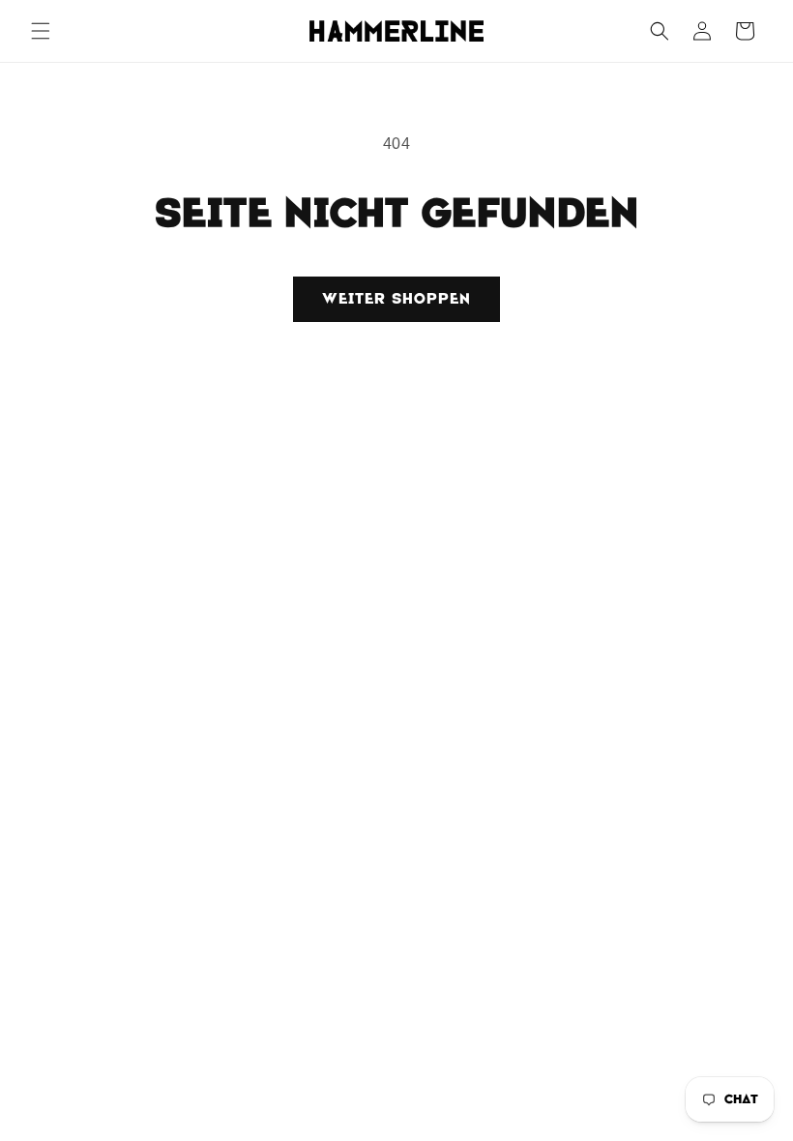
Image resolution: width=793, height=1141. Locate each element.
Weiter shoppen (396, 298)
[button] (40, 31)
